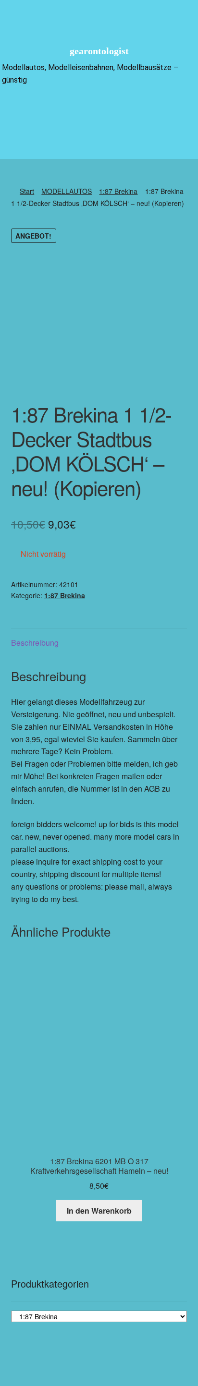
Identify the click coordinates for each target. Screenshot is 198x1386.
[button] (99, 109)
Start (27, 191)
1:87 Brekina (118, 191)
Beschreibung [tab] (35, 642)
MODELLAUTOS (66, 191)
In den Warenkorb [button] (99, 1210)
